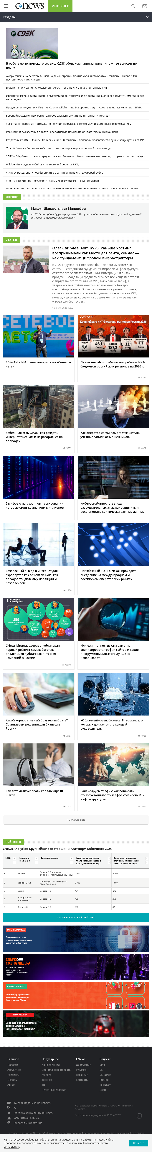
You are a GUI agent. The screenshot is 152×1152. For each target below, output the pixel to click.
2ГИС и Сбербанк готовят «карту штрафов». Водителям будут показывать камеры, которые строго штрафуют (76, 156)
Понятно (138, 1143)
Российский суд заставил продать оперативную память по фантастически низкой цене (62, 132)
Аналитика (14, 1070)
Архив (11, 1084)
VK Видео (105, 1075)
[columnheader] (10, 861)
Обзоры (12, 1080)
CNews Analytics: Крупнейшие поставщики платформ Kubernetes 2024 (57, 849)
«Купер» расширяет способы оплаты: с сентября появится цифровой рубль (54, 172)
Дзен (103, 1089)
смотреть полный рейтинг (76, 917)
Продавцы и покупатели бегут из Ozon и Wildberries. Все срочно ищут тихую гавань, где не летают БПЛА (74, 107)
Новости (12, 1065)
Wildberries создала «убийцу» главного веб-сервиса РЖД (42, 164)
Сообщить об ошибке (26, 1118)
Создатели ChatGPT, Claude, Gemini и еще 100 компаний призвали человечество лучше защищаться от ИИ (75, 140)
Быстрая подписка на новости (32, 1103)
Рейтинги (13, 1075)
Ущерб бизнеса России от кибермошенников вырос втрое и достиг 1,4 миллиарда (58, 148)
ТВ (43, 1084)
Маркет (46, 1075)
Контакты (82, 1080)
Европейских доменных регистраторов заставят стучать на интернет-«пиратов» (58, 115)
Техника (47, 1080)
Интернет (60, 6)
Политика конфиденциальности (33, 1113)
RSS (15, 1108)
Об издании (83, 1065)
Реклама (81, 1070)
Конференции (51, 1065)
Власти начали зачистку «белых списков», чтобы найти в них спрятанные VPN (56, 87)
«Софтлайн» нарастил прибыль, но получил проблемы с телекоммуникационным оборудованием (68, 123)
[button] (133, 6)
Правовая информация (27, 1123)
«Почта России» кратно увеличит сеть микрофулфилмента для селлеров (52, 180)
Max (102, 1065)
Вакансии (82, 1075)
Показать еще (76, 819)
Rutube (104, 1080)
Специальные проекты (56, 1070)
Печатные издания (54, 1089)
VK (101, 1070)
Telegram (105, 1084)
